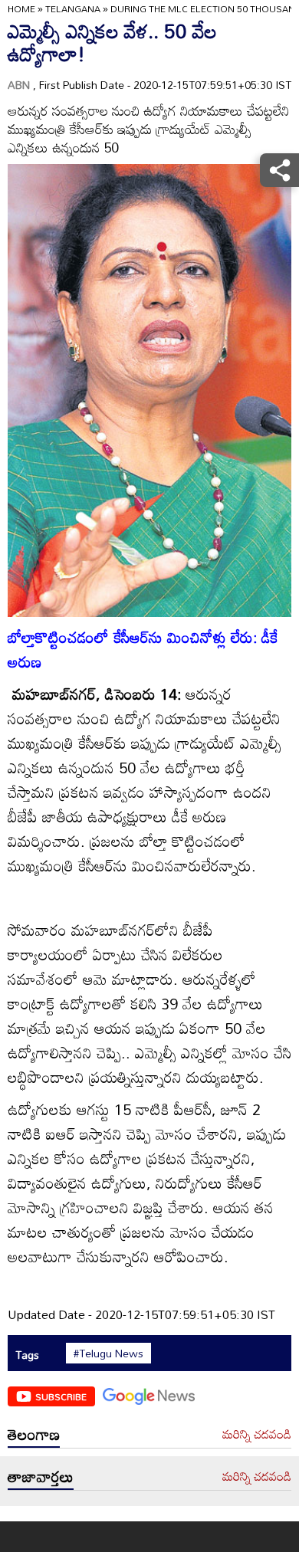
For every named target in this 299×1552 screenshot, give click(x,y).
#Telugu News (108, 1353)
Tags (27, 1354)
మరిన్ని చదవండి (256, 1435)
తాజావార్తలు (41, 1476)
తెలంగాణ (34, 1434)
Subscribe (61, 1396)
